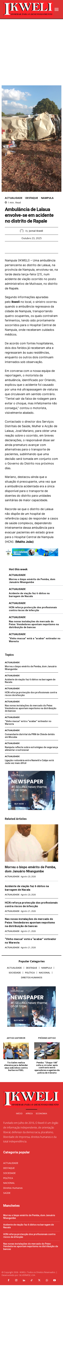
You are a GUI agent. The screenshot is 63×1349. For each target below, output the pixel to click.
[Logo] (28, 9)
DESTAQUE (31, 198)
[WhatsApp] (42, 247)
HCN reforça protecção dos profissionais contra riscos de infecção (33, 609)
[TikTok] (31, 1280)
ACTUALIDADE (13, 198)
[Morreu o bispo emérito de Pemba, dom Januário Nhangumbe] (31, 843)
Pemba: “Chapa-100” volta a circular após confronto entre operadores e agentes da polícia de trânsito (47, 1067)
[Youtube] (55, 1280)
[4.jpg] (31, 558)
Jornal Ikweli (36, 231)
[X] (28, 247)
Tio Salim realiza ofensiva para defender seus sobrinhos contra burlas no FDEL (16, 1066)
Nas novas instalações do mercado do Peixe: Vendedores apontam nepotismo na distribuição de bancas (34, 624)
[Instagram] (16, 1280)
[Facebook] (20, 247)
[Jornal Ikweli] (22, 231)
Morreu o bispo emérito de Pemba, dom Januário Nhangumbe (32, 581)
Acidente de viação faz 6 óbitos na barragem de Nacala (29, 595)
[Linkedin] (24, 1280)
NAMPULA (47, 198)
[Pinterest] (35, 247)
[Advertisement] (31, 52)
